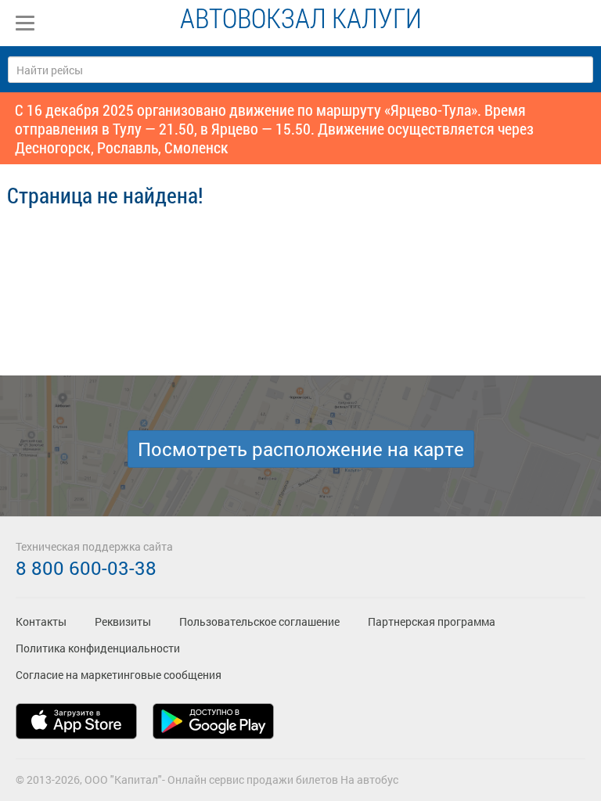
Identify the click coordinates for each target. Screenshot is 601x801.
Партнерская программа (431, 621)
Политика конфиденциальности (98, 648)
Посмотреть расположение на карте (301, 449)
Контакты (41, 621)
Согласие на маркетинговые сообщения (118, 674)
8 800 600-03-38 (86, 567)
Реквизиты (123, 621)
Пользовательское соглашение (259, 621)
